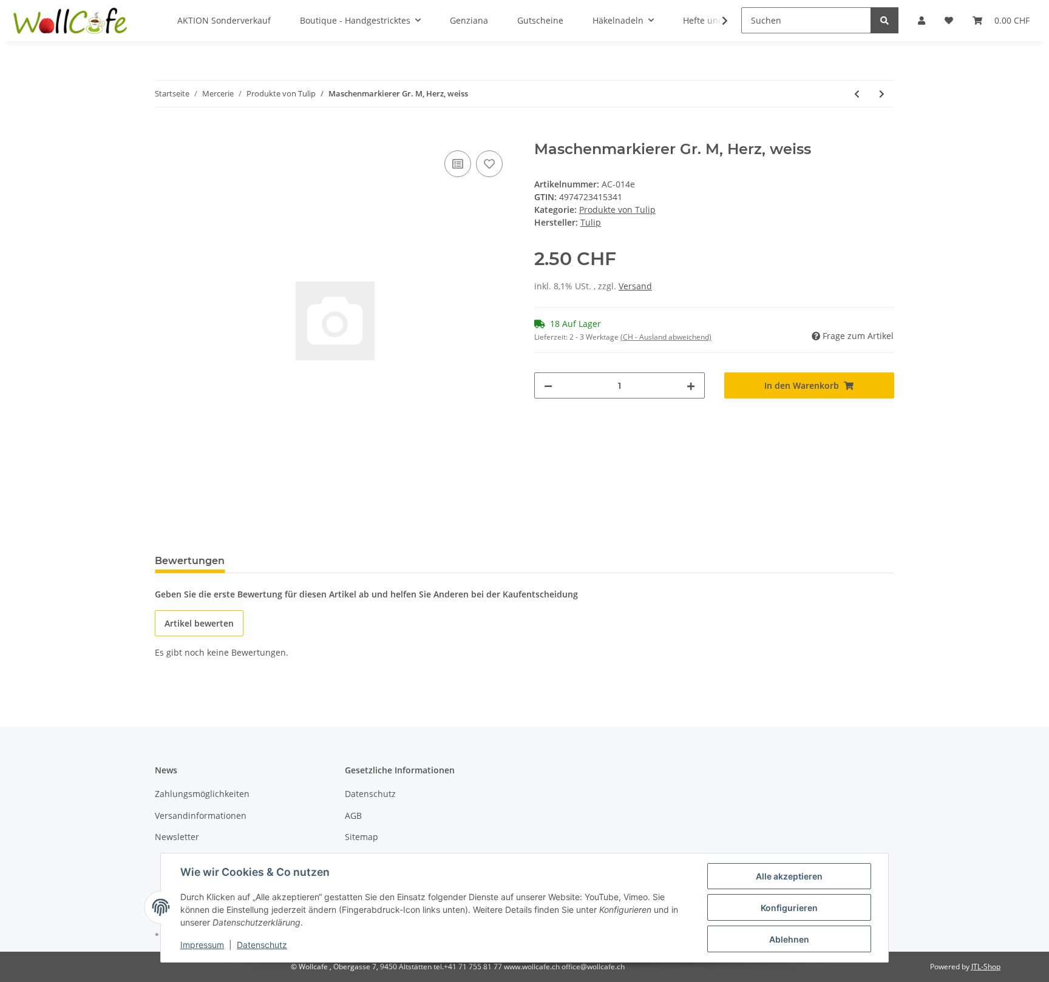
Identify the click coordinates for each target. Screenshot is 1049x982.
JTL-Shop (985, 966)
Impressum (202, 945)
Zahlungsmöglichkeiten (202, 793)
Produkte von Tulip (617, 209)
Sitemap (361, 836)
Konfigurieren (789, 908)
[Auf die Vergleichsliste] (457, 163)
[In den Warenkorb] (164, 134)
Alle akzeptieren (789, 876)
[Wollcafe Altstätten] (72, 20)
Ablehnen (789, 939)
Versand (635, 286)
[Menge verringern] (548, 385)
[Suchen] (884, 20)
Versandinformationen (200, 815)
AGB (353, 815)
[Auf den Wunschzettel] (489, 163)
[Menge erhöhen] (690, 385)
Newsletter (177, 836)
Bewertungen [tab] (190, 561)
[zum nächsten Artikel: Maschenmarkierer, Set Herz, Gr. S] (881, 94)
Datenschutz (370, 793)
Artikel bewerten (199, 623)
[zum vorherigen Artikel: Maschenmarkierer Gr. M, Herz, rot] (856, 94)
